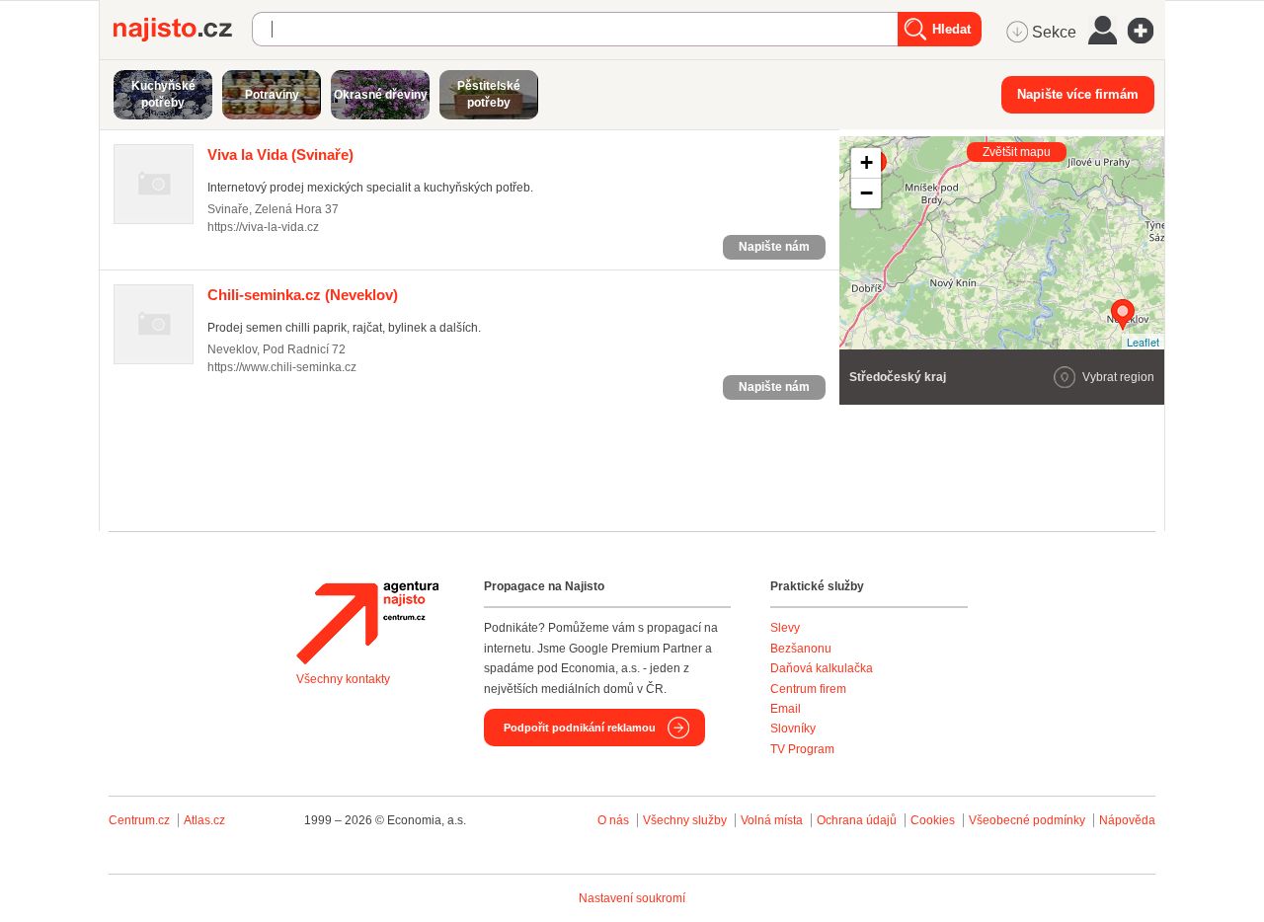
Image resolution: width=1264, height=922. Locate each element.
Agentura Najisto (367, 622)
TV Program (802, 749)
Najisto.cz (183, 29)
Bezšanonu (800, 648)
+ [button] (866, 162)
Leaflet (1143, 341)
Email (785, 709)
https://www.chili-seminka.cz (281, 367)
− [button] (866, 193)
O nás (613, 820)
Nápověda (1127, 820)
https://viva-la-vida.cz (263, 227)
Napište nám (774, 247)
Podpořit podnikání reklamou (580, 727)
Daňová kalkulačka (821, 668)
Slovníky (793, 728)
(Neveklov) (302, 294)
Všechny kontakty (343, 679)
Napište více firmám (1078, 94)
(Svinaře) (280, 154)
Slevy (785, 628)
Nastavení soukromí (632, 898)
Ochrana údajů (857, 820)
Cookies (932, 820)
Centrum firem (808, 689)
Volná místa (772, 820)
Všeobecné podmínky (1027, 820)
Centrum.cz (139, 820)
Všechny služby (686, 820)
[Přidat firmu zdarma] (1146, 30)
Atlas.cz (204, 820)
